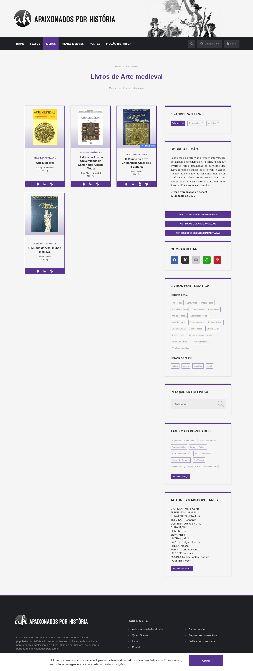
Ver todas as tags (180, 476)
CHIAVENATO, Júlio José (185, 516)
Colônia (175, 366)
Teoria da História (199, 342)
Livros (51, 43)
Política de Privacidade (164, 660)
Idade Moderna (178, 322)
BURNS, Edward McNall (185, 512)
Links (135, 641)
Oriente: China (178, 329)
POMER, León (179, 531)
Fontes (95, 43)
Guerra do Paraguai (180, 460)
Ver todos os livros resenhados (198, 214)
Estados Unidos (215, 322)
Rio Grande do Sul (202, 453)
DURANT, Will (179, 527)
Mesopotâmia (207, 303)
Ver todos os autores (181, 568)
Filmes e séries (73, 43)
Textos (35, 43)
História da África (179, 342)
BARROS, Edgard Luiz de (186, 542)
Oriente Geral (213, 329)
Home (20, 43)
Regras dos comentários (203, 635)
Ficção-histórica (118, 43)
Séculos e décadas (180, 348)
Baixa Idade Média (199, 316)
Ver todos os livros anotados (198, 224)
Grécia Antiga (198, 309)
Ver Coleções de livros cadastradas (198, 233)
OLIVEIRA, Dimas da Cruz (186, 523)
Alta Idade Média (179, 316)
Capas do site (197, 629)
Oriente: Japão (195, 329)
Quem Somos (140, 635)
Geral (209, 366)
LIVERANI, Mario (180, 538)
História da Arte (211, 466)
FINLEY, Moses (180, 545)
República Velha (179, 447)
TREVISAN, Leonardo (183, 519)
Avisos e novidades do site (147, 629)
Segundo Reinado (198, 447)
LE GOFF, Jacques (182, 553)
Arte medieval (132, 66)
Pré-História (177, 303)
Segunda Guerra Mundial (183, 440)
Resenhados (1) (196, 123)
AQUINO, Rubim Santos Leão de (190, 556)
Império (186, 366)
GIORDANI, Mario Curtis (185, 508)
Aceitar (206, 660)
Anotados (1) (213, 123)
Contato (136, 647)
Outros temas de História (200, 335)
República (198, 366)
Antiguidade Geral (180, 309)
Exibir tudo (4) (178, 123)
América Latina (178, 335)
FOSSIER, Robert (181, 560)
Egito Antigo (192, 303)
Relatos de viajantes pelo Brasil (186, 466)
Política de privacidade (202, 641)
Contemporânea (196, 322)
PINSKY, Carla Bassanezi (185, 549)
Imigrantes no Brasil (207, 440)
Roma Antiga (213, 309)
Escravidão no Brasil (181, 453)
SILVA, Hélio (178, 534)
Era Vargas (199, 460)
